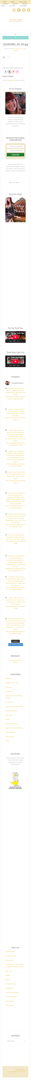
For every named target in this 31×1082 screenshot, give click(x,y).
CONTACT (5, 4)
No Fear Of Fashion (11, 997)
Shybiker (7, 975)
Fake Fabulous (9, 1005)
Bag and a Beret (10, 951)
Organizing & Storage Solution (14, 706)
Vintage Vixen (9, 988)
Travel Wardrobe (10, 732)
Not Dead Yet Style (10, 956)
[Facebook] (19, 10)
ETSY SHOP (12, 6)
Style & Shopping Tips (11, 723)
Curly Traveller (9, 1001)
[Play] (7, 341)
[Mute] (21, 341)
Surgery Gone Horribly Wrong (14, 728)
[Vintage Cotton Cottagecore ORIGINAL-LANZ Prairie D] (15, 460)
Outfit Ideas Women (11, 711)
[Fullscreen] (23, 341)
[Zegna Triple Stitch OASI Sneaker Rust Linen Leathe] (15, 607)
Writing (7, 741)
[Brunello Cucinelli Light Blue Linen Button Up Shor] (15, 418)
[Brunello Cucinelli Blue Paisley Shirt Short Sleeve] (15, 481)
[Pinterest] (24, 10)
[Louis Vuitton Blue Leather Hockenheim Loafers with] (15, 544)
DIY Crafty (8, 687)
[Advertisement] (18, 801)
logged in (11, 80)
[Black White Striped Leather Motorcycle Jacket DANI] (15, 397)
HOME (4, 2)
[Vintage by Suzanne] (15, 222)
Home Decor (9, 691)
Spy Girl (7, 979)
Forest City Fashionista (12, 992)
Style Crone (8, 971)
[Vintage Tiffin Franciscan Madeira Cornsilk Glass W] (15, 439)
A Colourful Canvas (10, 984)
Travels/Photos (9, 736)
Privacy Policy (23, 2)
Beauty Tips (8, 678)
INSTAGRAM (23, 6)
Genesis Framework (12, 1071)
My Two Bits (9, 702)
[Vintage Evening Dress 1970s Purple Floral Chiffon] (15, 628)
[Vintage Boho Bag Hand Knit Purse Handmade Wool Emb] (15, 565)
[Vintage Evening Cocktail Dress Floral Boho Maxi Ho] (15, 523)
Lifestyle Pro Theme (20, 1070)
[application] (15, 337)
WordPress (20, 1071)
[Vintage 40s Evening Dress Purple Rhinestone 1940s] (15, 586)
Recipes (7, 719)
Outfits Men (8, 715)
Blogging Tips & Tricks (12, 683)
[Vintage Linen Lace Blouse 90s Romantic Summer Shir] (15, 502)
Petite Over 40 (9, 960)
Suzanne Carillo (15, 20)
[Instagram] (14, 10)
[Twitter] (28, 10)
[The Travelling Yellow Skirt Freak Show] (15, 789)
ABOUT (13, 2)
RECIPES (15, 4)
